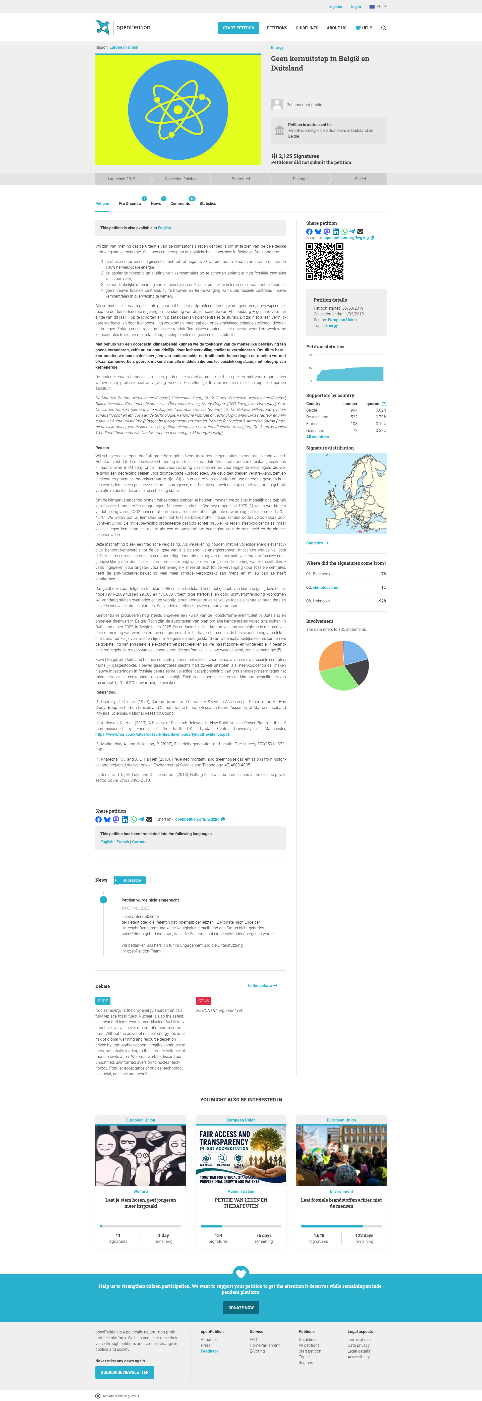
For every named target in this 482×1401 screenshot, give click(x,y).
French (123, 841)
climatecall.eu (325, 587)
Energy (277, 47)
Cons (203, 1000)
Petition (102, 203)
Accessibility (359, 1357)
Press (206, 1345)
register (336, 6)
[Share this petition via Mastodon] (116, 819)
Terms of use (359, 1339)
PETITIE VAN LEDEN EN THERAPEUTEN (241, 1203)
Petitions (277, 28)
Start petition (238, 28)
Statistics (208, 203)
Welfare (141, 1191)
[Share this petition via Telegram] (141, 819)
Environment (341, 1191)
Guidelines (307, 28)
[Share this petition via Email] (149, 819)
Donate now (241, 1307)
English (164, 228)
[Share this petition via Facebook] (98, 819)
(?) (384, 403)
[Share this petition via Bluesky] (107, 819)
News (156, 201)
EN (378, 6)
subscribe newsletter (125, 1372)
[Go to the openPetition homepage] (123, 27)
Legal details (359, 1351)
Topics (305, 1357)
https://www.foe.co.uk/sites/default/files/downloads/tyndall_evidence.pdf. (162, 734)
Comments (180, 201)
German (139, 841)
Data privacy (359, 1345)
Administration (241, 1191)
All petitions (309, 1345)
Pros (103, 1000)
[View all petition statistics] (346, 532)
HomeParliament (265, 1345)
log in (356, 6)
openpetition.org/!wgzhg (197, 819)
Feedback (210, 1351)
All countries (317, 436)
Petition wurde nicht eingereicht (150, 900)
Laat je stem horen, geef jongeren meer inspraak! (140, 1203)
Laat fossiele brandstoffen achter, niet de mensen (341, 1203)
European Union (123, 47)
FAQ (253, 1339)
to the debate (260, 985)
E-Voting (257, 1351)
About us (336, 28)
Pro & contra (130, 201)
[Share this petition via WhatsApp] (134, 819)
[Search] (384, 28)
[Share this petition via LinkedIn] (125, 819)
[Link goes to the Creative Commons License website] (98, 1395)
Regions (306, 1362)
